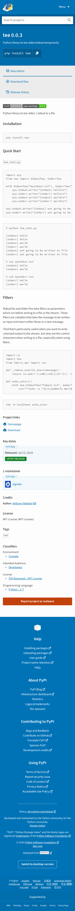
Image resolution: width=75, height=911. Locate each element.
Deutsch (39, 884)
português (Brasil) (63, 880)
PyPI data (10, 446)
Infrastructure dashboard (36, 694)
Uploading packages (35, 653)
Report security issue (37, 777)
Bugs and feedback (37, 731)
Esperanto (46, 887)
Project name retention (36, 662)
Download (14, 430)
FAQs (38, 667)
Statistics (37, 699)
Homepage (14, 424)
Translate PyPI (36, 740)
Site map (37, 846)
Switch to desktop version (37, 864)
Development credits (36, 750)
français (37, 880)
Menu (62, 7)
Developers (15, 567)
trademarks (22, 836)
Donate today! (37, 825)
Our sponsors (37, 709)
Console (13, 556)
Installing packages (36, 648)
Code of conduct (36, 781)
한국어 (57, 887)
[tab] (37, 71)
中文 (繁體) (66, 884)
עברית (35, 887)
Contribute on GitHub (36, 735)
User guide (35, 658)
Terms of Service (36, 772)
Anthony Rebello (22, 503)
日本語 (47, 880)
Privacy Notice (36, 786)
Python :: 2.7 (16, 589)
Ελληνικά (27, 884)
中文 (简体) (52, 884)
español (25, 880)
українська (14, 884)
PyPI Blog (36, 689)
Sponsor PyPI (38, 745)
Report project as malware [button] (37, 601)
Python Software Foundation (52, 836)
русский (24, 887)
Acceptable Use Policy (35, 791)
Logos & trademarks (37, 704)
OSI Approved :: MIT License (25, 578)
